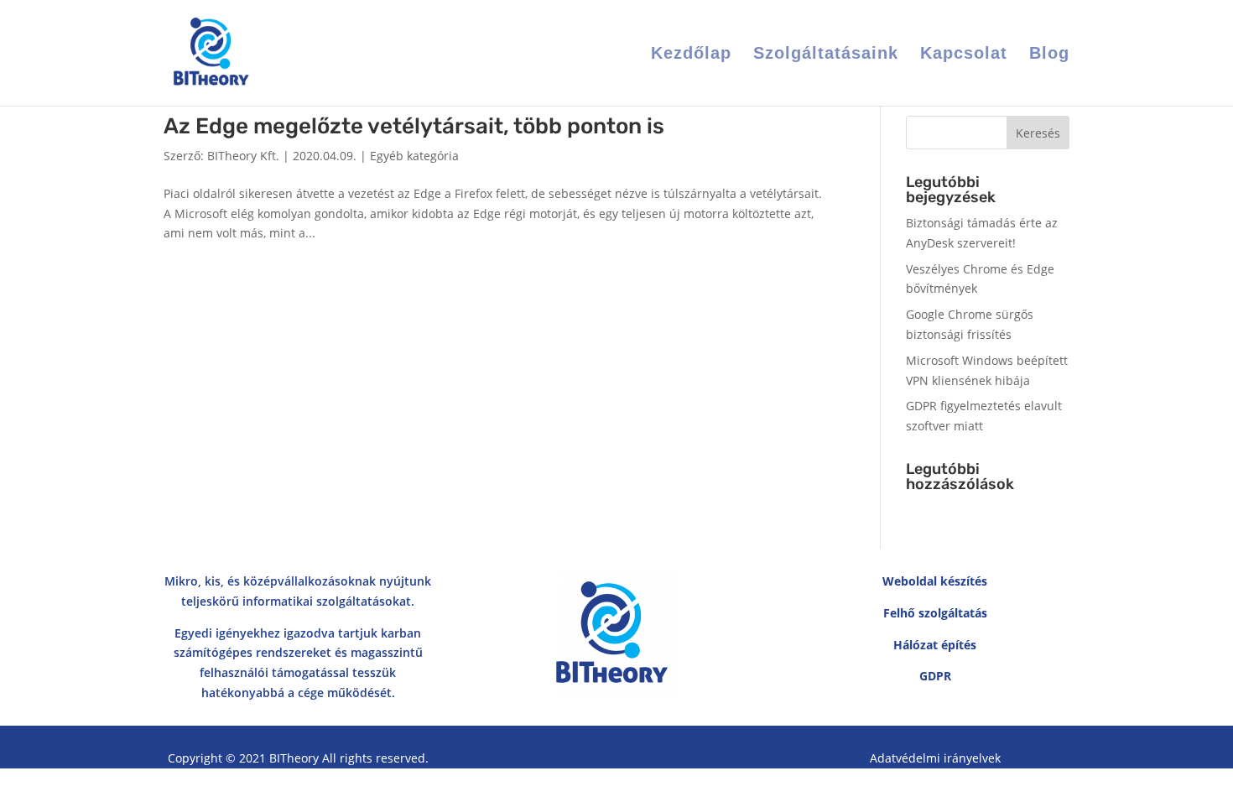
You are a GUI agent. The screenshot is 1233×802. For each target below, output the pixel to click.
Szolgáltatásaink (825, 54)
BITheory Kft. (243, 156)
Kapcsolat (963, 54)
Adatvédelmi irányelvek (935, 758)
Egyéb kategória (414, 156)
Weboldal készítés (934, 581)
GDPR (935, 676)
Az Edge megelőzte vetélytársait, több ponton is (414, 126)
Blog (1049, 54)
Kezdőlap (691, 54)
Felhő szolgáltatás (935, 613)
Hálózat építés (934, 645)
